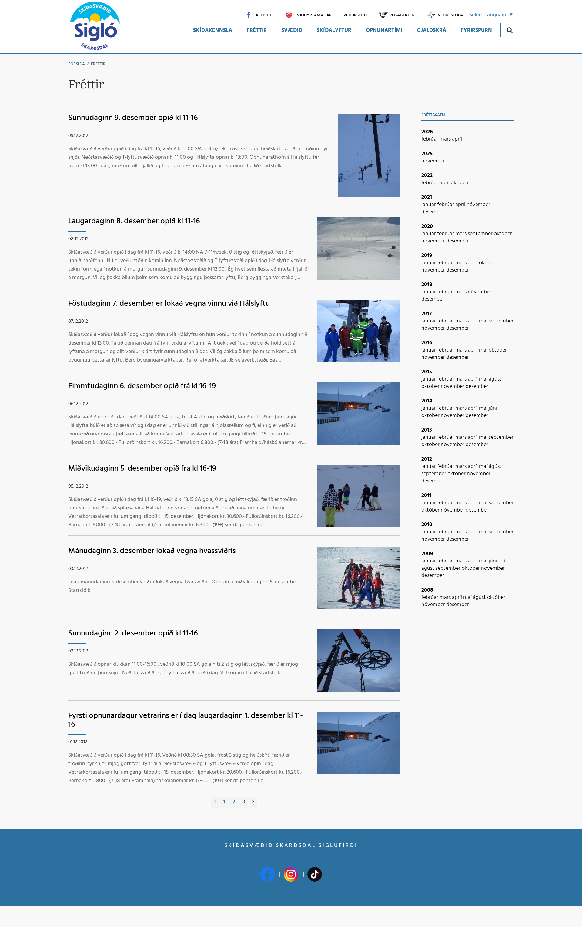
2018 (426, 284)
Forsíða (76, 64)
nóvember (433, 161)
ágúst (495, 379)
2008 (427, 590)
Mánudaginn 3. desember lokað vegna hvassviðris (152, 551)
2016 (426, 342)
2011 (426, 495)
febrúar (430, 139)
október (460, 182)
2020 (427, 226)
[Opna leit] (509, 29)
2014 (426, 401)
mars (446, 139)
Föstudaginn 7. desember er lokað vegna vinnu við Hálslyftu (169, 304)
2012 (426, 459)
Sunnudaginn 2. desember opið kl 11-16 (133, 633)
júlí (501, 561)
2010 (426, 524)
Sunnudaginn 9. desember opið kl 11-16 (133, 118)
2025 (427, 153)
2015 (426, 372)
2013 (426, 430)
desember (432, 212)
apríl (457, 139)
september (481, 233)
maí (484, 321)
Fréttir (98, 64)
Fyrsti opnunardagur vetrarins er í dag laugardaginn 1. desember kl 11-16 (185, 720)
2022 (427, 175)
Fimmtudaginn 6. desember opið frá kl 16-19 (142, 386)
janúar (429, 204)
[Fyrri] (215, 802)
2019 (426, 255)
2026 (427, 132)
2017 (426, 313)
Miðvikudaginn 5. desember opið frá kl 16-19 (142, 468)
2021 (426, 197)
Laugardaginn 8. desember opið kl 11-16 (134, 221)
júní (493, 408)
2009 (427, 553)
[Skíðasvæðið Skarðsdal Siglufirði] (95, 26)
